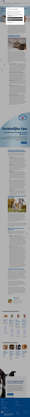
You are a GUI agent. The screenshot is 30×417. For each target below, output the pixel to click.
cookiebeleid (9, 15)
